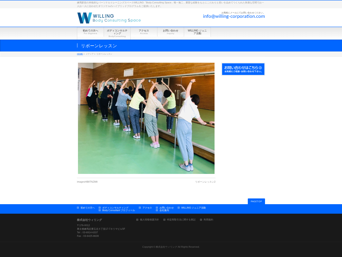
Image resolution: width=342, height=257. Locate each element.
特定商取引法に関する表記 (181, 219)
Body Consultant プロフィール (118, 210)
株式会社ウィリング (166, 247)
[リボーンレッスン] (146, 118)
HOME (80, 54)
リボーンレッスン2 (205, 181)
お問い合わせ (167, 207)
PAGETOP (256, 201)
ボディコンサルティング (115, 207)
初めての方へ (88, 207)
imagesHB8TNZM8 (87, 181)
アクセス (147, 207)
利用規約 (208, 219)
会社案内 (164, 210)
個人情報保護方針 (149, 219)
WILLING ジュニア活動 (193, 207)
